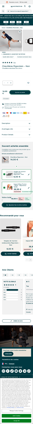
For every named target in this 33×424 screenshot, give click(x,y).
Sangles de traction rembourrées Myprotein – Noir (10, 243)
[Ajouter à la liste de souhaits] (28, 83)
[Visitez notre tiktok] (12, 371)
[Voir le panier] (29, 6)
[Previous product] (27, 259)
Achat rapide (12, 253)
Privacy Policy (10, 407)
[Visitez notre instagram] (3, 371)
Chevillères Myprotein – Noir (14, 27)
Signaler (28, 312)
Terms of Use (20, 407)
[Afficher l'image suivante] (30, 41)
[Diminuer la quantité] (4, 83)
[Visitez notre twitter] (20, 371)
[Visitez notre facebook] (8, 371)
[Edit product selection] (29, 174)
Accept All (16, 420)
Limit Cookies (16, 415)
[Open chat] (29, 371)
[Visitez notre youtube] (16, 371)
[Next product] (30, 259)
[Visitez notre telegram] (24, 371)
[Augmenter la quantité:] (11, 83)
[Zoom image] (19, 31)
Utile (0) (30, 309)
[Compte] (25, 6)
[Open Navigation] (3, 6)
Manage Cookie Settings (16, 410)
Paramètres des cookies (10, 359)
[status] (7, 83)
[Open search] (3, 11)
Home (3, 27)
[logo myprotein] (16, 6)
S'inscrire (8, 354)
